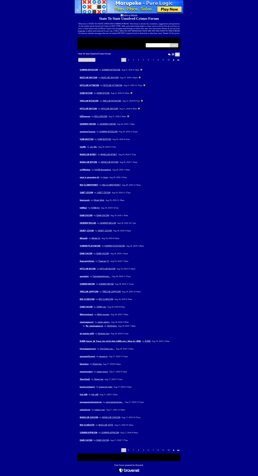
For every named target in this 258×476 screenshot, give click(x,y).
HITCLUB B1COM (107, 269)
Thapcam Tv (103, 261)
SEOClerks (112, 326)
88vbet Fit (96, 238)
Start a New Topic (87, 60)
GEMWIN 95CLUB (108, 223)
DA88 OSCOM (102, 215)
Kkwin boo (97, 364)
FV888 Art (95, 208)
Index (99, 41)
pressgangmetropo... (115, 402)
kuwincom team (105, 387)
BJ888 (147, 341)
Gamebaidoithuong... (102, 276)
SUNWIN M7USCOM (111, 70)
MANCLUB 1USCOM (111, 417)
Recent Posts (85, 44)
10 (169, 60)
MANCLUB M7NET (108, 154)
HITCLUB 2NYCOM (109, 109)
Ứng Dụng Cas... (107, 349)
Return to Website (87, 41)
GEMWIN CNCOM (108, 124)
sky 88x (93, 147)
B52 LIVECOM (100, 116)
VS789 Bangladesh (102, 170)
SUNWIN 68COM (106, 284)
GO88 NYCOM (103, 93)
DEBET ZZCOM (105, 231)
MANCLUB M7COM (109, 162)
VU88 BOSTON (104, 139)
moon (105, 177)
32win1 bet (98, 379)
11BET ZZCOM (103, 192)
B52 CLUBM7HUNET (111, 185)
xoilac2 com (99, 410)
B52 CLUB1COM (106, 299)
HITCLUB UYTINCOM (112, 85)
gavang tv (103, 356)
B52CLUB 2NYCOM (110, 77)
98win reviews (103, 314)
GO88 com (101, 307)
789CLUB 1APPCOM (111, 291)
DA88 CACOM (102, 253)
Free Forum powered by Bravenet (129, 465)
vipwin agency (103, 322)
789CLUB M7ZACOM (111, 101)
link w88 (94, 394)
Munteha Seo (103, 333)
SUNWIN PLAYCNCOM (114, 246)
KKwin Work (99, 200)
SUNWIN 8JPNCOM (110, 432)
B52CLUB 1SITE (106, 425)
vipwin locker (102, 372)
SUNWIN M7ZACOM (108, 132)
